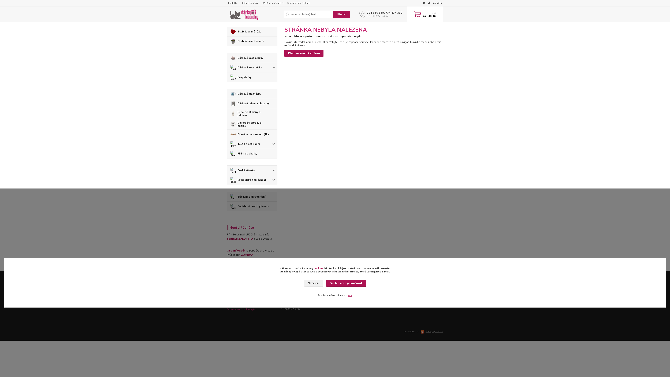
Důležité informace (271, 3)
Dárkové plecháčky (249, 94)
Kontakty (232, 3)
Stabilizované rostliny (298, 3)
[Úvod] (254, 14)
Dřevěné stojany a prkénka (248, 113)
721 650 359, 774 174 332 (385, 13)
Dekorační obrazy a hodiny (249, 124)
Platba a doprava (249, 3)
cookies (318, 268)
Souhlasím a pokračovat (346, 283)
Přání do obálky (247, 153)
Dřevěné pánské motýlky (253, 134)
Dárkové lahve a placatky (253, 103)
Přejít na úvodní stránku (304, 53)
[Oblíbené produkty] (424, 3)
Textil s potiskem (248, 144)
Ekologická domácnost (251, 180)
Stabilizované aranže (250, 41)
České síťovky (246, 170)
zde (350, 295)
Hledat (342, 14)
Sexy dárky (244, 77)
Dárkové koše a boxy (250, 58)
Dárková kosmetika (249, 67)
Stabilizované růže (249, 31)
